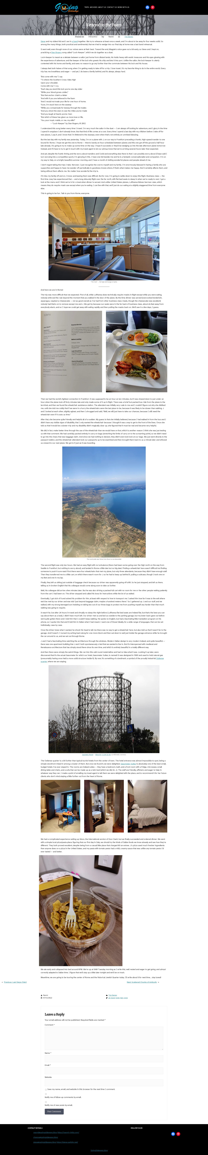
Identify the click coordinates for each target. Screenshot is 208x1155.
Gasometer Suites (128, 764)
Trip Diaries (128, 37)
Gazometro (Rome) (87, 754)
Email (48, 1065)
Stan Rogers (56, 53)
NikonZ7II (98, 754)
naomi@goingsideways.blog (45, 1133)
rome (126, 998)
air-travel (111, 998)
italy (121, 998)
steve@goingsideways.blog (44, 1142)
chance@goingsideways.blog (45, 1137)
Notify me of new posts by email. (59, 1105)
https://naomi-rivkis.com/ (68, 1133)
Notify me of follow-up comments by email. (63, 1097)
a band (75, 42)
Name (48, 1053)
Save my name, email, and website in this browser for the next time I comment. (81, 1089)
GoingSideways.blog (99, 1151)
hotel (117, 998)
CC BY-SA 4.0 (106, 754)
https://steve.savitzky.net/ (67, 1142)
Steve (43, 42)
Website (48, 1077)
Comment (50, 1025)
